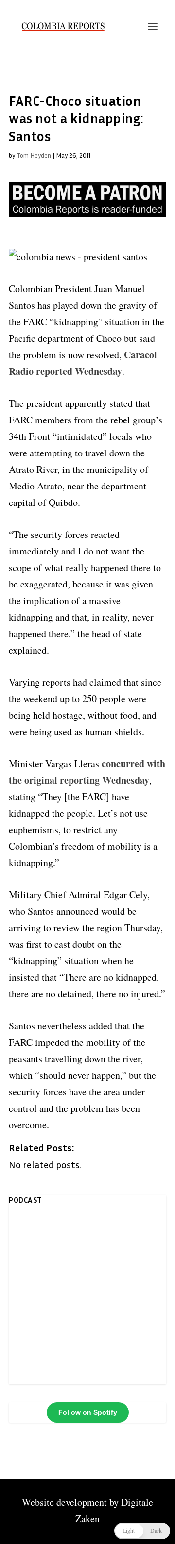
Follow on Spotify (87, 1412)
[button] (142, 1531)
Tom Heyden (34, 155)
